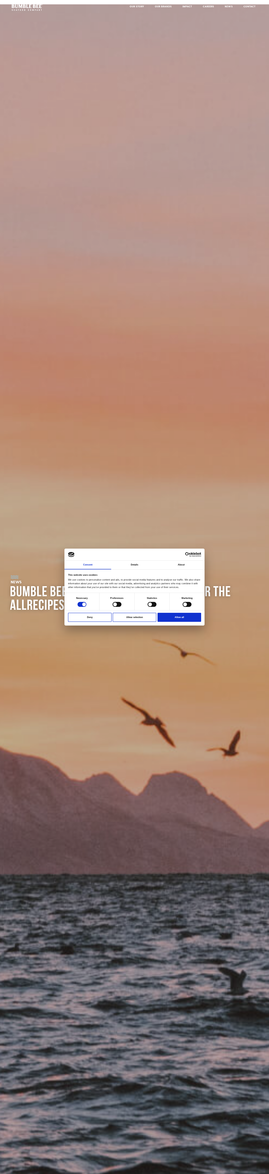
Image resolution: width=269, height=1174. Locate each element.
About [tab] (181, 564)
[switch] (117, 604)
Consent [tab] (87, 564)
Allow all (179, 617)
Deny (90, 617)
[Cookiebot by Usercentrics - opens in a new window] (187, 554)
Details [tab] (134, 564)
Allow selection (134, 617)
